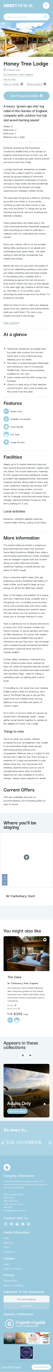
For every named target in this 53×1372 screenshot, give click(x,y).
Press (6, 1238)
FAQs (6, 1247)
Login (6, 1264)
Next (49, 39)
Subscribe (26, 1306)
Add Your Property (13, 1268)
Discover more (17, 1111)
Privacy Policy (10, 1280)
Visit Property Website (24, 95)
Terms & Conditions (13, 1285)
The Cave (14, 976)
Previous (3, 39)
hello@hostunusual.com (15, 1210)
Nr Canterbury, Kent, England (18, 74)
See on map (10, 79)
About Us (8, 1242)
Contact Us (9, 1252)
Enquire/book (41, 1367)
